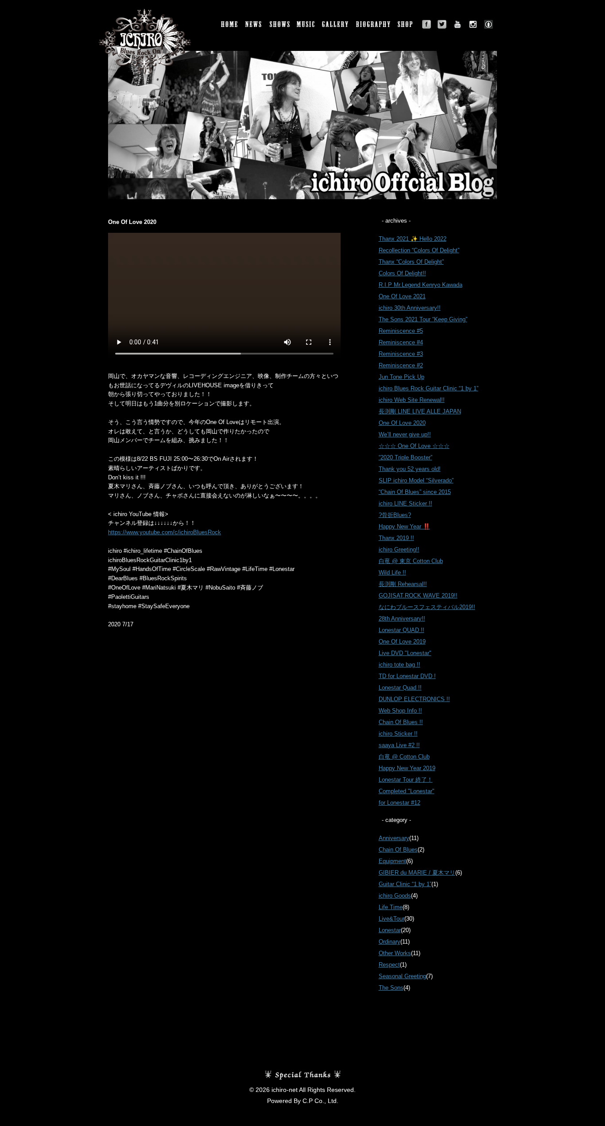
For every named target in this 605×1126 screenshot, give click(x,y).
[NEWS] (254, 24)
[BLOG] (488, 24)
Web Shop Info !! (400, 710)
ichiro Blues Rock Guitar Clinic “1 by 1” (428, 388)
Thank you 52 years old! (410, 469)
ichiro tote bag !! (399, 664)
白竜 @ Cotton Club (404, 756)
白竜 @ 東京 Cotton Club (411, 561)
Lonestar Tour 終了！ (406, 779)
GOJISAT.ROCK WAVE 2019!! (418, 595)
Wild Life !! (392, 572)
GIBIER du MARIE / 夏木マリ (417, 872)
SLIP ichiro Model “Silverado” (416, 480)
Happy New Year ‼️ (404, 526)
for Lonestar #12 (399, 802)
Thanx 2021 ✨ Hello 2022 (412, 238)
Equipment (392, 861)
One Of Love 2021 (402, 296)
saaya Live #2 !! (399, 745)
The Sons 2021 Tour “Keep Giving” (423, 319)
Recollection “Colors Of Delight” (419, 250)
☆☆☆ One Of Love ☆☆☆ (414, 446)
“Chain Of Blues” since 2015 (415, 492)
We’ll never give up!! (405, 434)
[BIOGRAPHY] (373, 24)
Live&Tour (391, 918)
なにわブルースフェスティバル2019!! (427, 607)
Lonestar (390, 930)
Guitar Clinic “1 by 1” (405, 884)
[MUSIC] (306, 24)
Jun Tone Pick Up (401, 377)
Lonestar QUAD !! (401, 630)
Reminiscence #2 (401, 365)
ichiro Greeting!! (399, 549)
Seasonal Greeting (402, 976)
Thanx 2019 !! (396, 538)
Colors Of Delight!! (402, 273)
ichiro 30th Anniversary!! (410, 308)
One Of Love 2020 (402, 423)
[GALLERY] (335, 24)
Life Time (391, 907)
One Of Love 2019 (402, 641)
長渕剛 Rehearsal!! (403, 584)
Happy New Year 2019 (407, 768)
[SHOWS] (280, 24)
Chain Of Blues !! (401, 722)
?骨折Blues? (395, 515)
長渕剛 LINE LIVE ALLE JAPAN (420, 411)
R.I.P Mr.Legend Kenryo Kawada (420, 285)
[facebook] (426, 24)
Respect (389, 964)
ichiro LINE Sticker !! (405, 503)
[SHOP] (406, 24)
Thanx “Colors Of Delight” (411, 261)
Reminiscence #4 (401, 342)
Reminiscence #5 (401, 331)
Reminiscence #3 (401, 354)
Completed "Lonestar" (406, 791)
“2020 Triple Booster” (405, 457)
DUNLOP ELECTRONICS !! (414, 699)
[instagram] (473, 24)
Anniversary (394, 838)
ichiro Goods (395, 895)
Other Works (395, 953)
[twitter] (442, 24)
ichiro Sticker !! (398, 733)
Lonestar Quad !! (400, 687)
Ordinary (389, 941)
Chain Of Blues (398, 849)
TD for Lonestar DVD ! (407, 676)
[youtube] (457, 24)
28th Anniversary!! (402, 618)
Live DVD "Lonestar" (405, 653)
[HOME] (230, 24)
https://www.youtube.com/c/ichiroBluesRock (164, 532)
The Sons (391, 987)
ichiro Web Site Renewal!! (412, 400)
